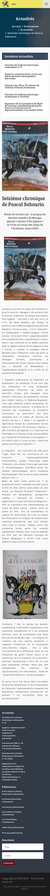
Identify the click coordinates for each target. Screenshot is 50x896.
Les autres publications (13, 807)
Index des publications (13, 827)
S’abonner (8, 863)
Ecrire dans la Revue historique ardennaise (13, 792)
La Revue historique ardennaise (11, 800)
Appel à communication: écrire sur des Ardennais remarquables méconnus (23, 76)
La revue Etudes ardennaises (9, 820)
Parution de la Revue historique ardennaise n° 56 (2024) (22, 95)
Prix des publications (12, 833)
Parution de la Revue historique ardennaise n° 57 (22, 66)
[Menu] (46, 4)
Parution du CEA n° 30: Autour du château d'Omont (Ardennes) (22, 86)
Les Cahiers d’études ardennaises (11, 813)
